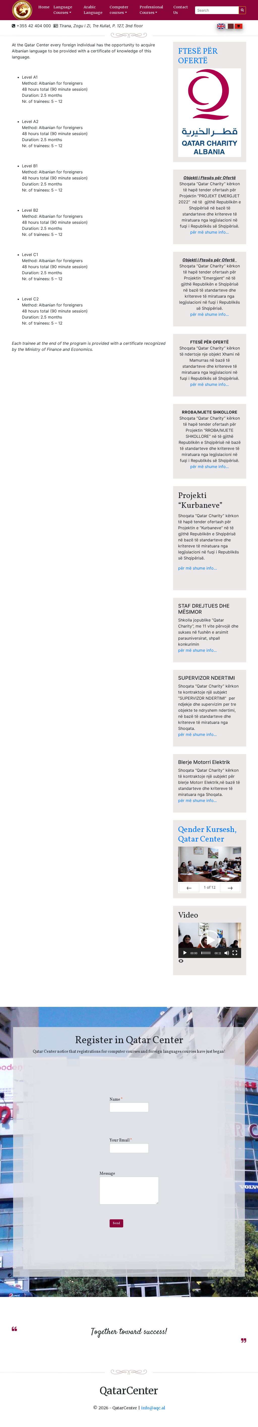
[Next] (230, 887)
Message (107, 1173)
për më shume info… (197, 568)
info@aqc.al (153, 1407)
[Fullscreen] (234, 952)
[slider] (206, 953)
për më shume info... (209, 232)
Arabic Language (93, 10)
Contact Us (180, 10)
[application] (209, 940)
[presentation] (179, 961)
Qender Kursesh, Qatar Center (207, 834)
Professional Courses (151, 10)
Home (43, 7)
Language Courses (62, 10)
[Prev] (189, 887)
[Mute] (226, 952)
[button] (210, 940)
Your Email (121, 1140)
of (209, 887)
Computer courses (119, 10)
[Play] (184, 952)
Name (116, 1099)
